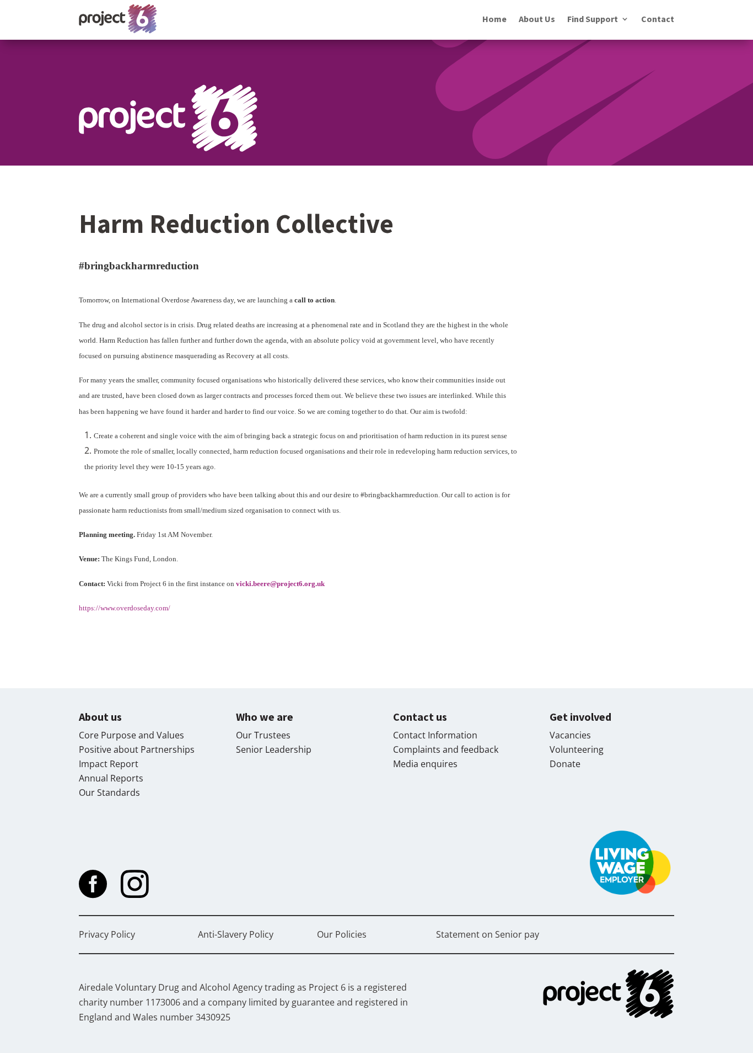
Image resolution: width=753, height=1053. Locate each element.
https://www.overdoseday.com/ (124, 608)
